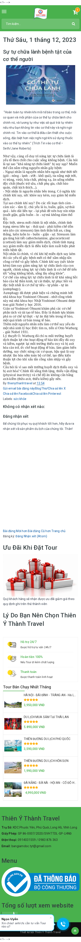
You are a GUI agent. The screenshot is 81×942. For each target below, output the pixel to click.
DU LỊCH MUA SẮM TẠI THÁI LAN (46, 717)
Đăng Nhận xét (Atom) (31, 536)
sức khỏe (20, 399)
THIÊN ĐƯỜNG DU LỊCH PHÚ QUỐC (47, 739)
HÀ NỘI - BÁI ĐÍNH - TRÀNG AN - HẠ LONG (52, 695)
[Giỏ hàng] (75, 13)
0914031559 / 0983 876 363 (38, 840)
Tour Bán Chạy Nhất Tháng (27, 687)
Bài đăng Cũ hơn (39, 531)
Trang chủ (58, 531)
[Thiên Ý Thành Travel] (40, 13)
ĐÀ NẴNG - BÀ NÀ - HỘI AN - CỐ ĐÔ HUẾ (51, 782)
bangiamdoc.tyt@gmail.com (31, 846)
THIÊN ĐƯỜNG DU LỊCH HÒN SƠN (46, 761)
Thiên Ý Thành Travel (48, 932)
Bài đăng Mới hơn (15, 531)
